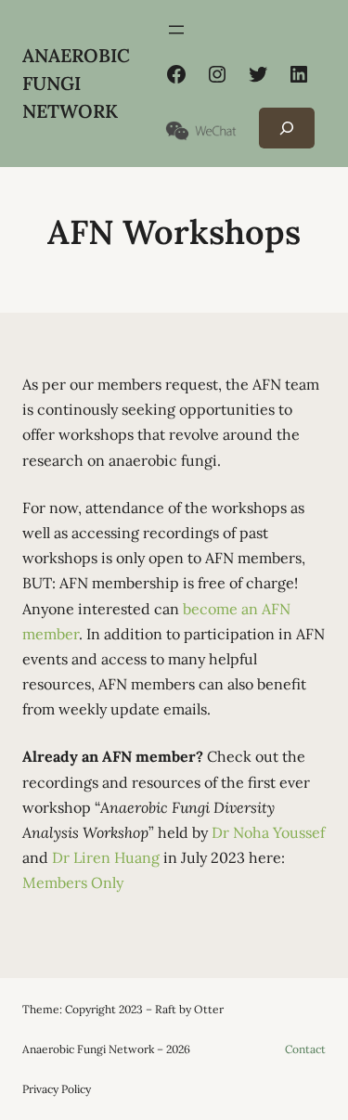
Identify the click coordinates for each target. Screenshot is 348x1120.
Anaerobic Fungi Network (76, 83)
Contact (305, 1049)
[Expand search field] (287, 128)
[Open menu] (176, 30)
